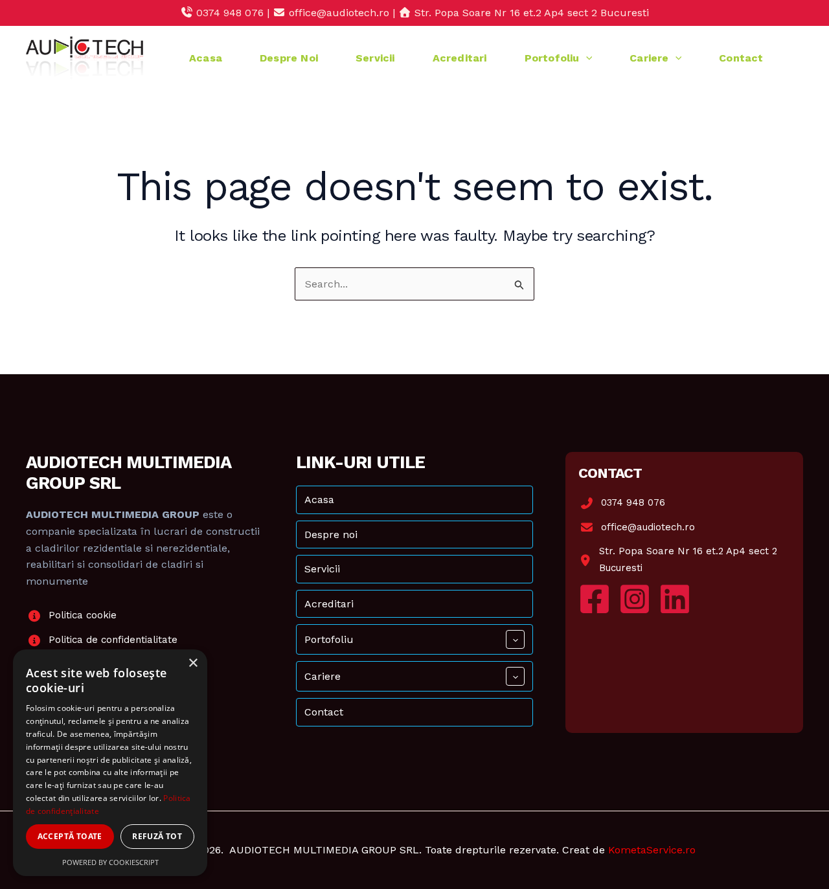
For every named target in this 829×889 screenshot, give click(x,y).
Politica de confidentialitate (113, 640)
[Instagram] (635, 599)
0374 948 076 (633, 502)
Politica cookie (83, 615)
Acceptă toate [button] (70, 836)
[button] (586, 58)
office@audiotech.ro (648, 527)
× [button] (193, 663)
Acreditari (460, 58)
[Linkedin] (675, 599)
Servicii (375, 58)
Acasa (205, 58)
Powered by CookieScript (110, 862)
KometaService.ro (652, 850)
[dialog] (110, 762)
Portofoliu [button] (552, 58)
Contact (741, 58)
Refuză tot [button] (157, 836)
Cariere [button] (649, 58)
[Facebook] (594, 599)
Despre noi (289, 58)
